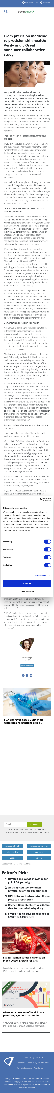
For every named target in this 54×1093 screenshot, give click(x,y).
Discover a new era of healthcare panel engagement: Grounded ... (23, 1014)
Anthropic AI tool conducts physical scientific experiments (27, 889)
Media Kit (46, 2)
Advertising (29, 1057)
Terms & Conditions (25, 1068)
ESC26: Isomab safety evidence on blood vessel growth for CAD (24, 959)
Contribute (21, 1063)
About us (20, 1057)
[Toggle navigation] (6, 11)
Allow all (27, 583)
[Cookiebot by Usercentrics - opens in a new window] (40, 499)
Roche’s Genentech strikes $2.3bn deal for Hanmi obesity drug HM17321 (29, 908)
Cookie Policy (32, 1063)
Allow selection (27, 592)
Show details (40, 575)
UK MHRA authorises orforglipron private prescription (29, 898)
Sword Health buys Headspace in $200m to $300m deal (28, 915)
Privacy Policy (43, 1063)
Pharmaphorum (9, 1061)
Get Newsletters (31, 2)
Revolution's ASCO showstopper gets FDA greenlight (28, 880)
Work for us (38, 1068)
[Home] (26, 11)
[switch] (47, 549)
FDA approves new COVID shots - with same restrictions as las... (24, 721)
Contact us (39, 1057)
